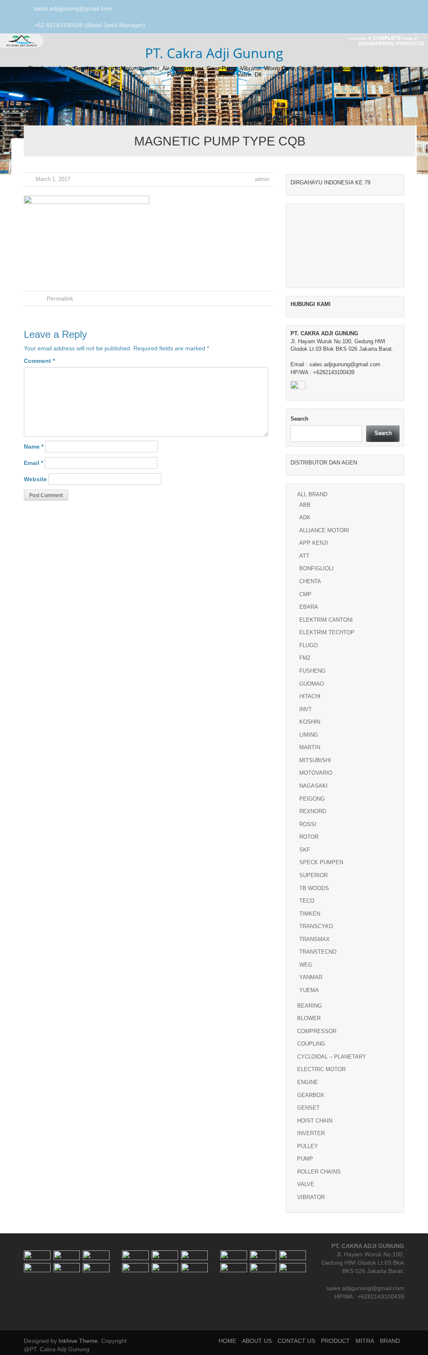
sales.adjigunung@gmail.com (73, 8)
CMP (305, 594)
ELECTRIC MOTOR (321, 1069)
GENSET (308, 1108)
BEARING (309, 1006)
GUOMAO (311, 684)
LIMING (308, 735)
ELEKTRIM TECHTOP (326, 632)
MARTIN (309, 747)
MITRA (271, 102)
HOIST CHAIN (314, 1121)
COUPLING (311, 1044)
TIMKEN (309, 914)
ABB (305, 505)
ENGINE (307, 1082)
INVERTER (311, 1133)
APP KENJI (313, 543)
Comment (39, 360)
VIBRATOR (311, 1197)
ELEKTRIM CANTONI (326, 620)
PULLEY (307, 1146)
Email (33, 462)
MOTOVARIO (315, 773)
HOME (133, 102)
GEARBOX (310, 1095)
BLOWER (309, 1018)
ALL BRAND (312, 494)
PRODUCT (241, 102)
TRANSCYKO (316, 926)
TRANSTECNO (317, 952)
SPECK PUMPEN (321, 862)
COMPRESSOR (316, 1031)
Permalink (60, 298)
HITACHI (310, 696)
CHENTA (310, 581)
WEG (305, 965)
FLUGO (308, 645)
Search (299, 419)
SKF (304, 850)
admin (262, 179)
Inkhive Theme (78, 1340)
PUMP (305, 1159)
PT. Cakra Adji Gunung (214, 53)
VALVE (305, 1184)
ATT (304, 556)
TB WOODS (314, 888)
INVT (305, 709)
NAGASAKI (313, 786)
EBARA (308, 607)
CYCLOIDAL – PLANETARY (331, 1057)
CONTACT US (203, 102)
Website (35, 479)
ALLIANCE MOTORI (324, 530)
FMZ (305, 658)
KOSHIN (309, 722)
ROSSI (307, 824)
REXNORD (312, 811)
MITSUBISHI (315, 760)
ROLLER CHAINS (319, 1172)
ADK (305, 517)
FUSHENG (312, 671)
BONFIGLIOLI (316, 568)
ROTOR (308, 837)
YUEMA (309, 990)
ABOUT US (164, 102)
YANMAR (310, 977)
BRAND (299, 102)
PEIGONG (312, 799)
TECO (306, 901)
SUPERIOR (313, 875)
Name (33, 446)
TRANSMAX (314, 939)
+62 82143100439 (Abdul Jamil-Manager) (89, 25)
